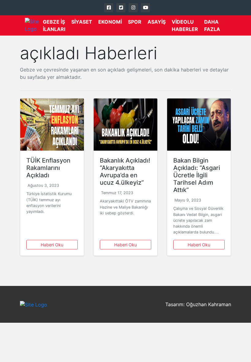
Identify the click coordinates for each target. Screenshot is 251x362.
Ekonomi (110, 22)
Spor (134, 22)
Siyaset (81, 22)
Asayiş (157, 22)
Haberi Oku (52, 244)
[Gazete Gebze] (34, 25)
